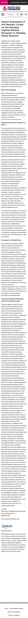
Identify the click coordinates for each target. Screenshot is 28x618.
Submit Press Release (14, 612)
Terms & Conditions (14, 615)
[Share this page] (26, 14)
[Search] (18, 14)
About (6, 608)
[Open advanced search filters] (21, 14)
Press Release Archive (16, 608)
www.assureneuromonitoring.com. (11, 119)
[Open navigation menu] (2, 14)
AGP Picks (4, 2)
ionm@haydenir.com (9, 513)
